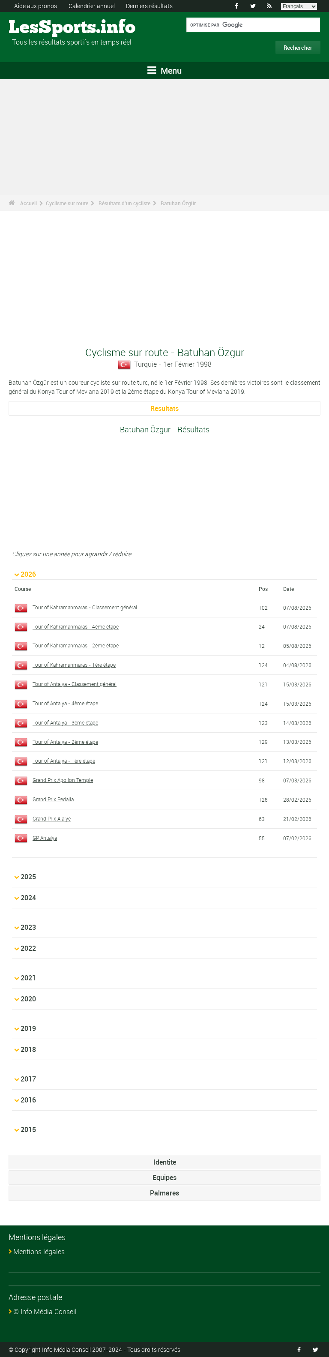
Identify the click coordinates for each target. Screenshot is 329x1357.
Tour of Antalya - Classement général (75, 683)
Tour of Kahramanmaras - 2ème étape (76, 645)
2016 (28, 1100)
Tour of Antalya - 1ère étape (64, 760)
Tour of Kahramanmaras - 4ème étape (76, 626)
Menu (170, 70)
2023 (28, 927)
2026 (28, 574)
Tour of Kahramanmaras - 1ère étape (74, 664)
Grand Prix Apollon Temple (63, 779)
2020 (28, 999)
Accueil (28, 203)
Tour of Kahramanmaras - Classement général (85, 607)
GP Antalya (45, 837)
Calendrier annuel (92, 6)
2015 (28, 1129)
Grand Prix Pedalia (53, 799)
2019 (28, 1028)
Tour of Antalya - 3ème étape (65, 722)
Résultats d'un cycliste (124, 203)
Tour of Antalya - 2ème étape (65, 741)
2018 (28, 1049)
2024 (28, 897)
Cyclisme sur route (67, 203)
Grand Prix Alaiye (52, 818)
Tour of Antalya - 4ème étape (65, 703)
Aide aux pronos (35, 6)
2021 (28, 978)
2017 (28, 1079)
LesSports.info (41, 28)
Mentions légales (39, 1251)
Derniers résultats (149, 6)
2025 (28, 876)
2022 (28, 948)
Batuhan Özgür (178, 203)
